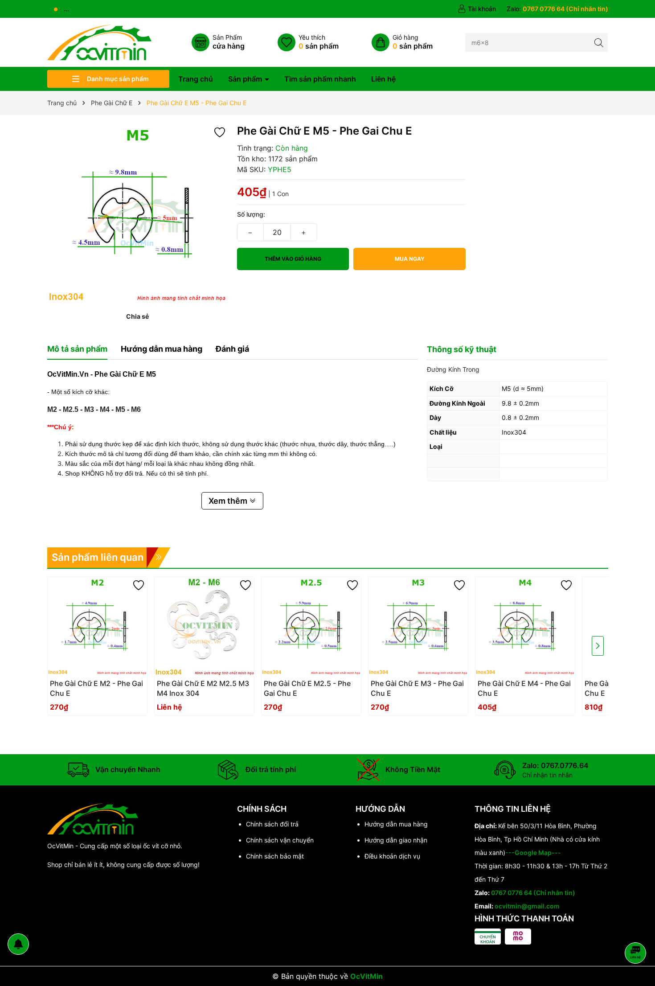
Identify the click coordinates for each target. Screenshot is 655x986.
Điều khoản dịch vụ (392, 856)
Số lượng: (251, 214)
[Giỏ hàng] (402, 42)
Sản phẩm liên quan (97, 557)
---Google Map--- (533, 852)
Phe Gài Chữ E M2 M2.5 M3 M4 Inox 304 (203, 688)
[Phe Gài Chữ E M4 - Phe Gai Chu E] (525, 626)
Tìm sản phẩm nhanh (320, 78)
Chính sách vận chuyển (280, 840)
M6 (136, 409)
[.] (97, 691)
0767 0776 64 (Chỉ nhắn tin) (533, 892)
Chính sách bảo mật (275, 856)
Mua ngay (410, 258)
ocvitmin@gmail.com (527, 906)
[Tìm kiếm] (598, 42)
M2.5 (70, 409)
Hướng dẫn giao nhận (395, 840)
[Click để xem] (137, 214)
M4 (105, 409)
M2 (52, 409)
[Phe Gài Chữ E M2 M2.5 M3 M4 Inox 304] (204, 626)
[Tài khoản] (477, 9)
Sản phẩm (246, 78)
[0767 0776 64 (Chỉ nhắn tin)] (557, 9)
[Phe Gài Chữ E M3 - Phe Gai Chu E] (418, 626)
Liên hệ (383, 78)
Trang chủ (195, 78)
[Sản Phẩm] (218, 42)
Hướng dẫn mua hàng (396, 824)
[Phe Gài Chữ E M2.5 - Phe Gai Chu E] (311, 626)
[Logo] (99, 41)
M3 (89, 409)
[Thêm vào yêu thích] (219, 132)
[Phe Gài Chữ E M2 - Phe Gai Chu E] (97, 626)
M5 (120, 409)
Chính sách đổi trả (272, 824)
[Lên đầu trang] (637, 929)
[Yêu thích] (308, 42)
